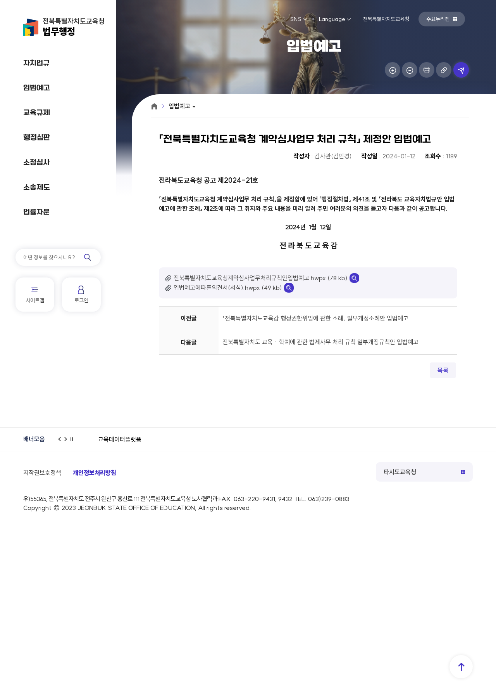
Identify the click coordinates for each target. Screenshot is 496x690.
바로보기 (354, 278)
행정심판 (36, 138)
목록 (442, 370)
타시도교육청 (400, 472)
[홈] (154, 106)
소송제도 (36, 188)
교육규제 (36, 113)
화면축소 (409, 70)
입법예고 (36, 88)
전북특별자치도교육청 (74, 27)
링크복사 (443, 70)
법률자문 (36, 212)
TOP (461, 666)
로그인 (81, 300)
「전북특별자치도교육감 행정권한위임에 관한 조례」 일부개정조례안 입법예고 (315, 318)
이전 (61, 442)
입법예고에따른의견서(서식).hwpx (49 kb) (228, 287)
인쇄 (426, 70)
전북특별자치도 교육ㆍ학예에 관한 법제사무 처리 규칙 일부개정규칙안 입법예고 (320, 342)
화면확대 (392, 70)
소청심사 (36, 163)
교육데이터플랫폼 (119, 439)
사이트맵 (35, 300)
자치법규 (36, 63)
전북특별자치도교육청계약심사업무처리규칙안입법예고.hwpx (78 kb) (261, 278)
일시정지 (74, 442)
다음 (68, 442)
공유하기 (461, 70)
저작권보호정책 (42, 473)
